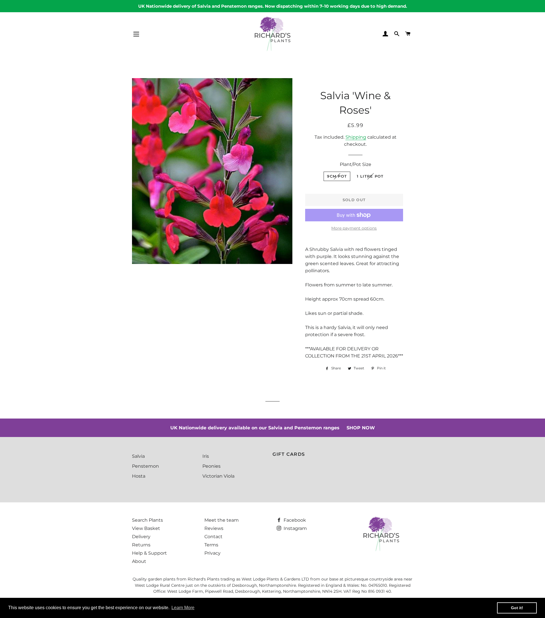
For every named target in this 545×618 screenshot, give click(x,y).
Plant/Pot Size (355, 164)
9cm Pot (337, 176)
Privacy (212, 553)
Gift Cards (288, 454)
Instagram (294, 528)
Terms (211, 545)
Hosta (138, 476)
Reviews (213, 528)
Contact (213, 536)
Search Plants (147, 520)
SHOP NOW (361, 427)
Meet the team (221, 520)
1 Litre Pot (370, 176)
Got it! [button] (517, 607)
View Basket (146, 528)
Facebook (294, 520)
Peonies (211, 466)
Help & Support (149, 553)
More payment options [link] (354, 228)
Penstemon (145, 466)
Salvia (138, 456)
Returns (141, 545)
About (139, 561)
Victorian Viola (218, 476)
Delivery (141, 536)
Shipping (355, 137)
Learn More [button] (182, 607)
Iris (205, 456)
